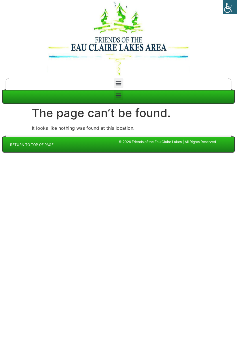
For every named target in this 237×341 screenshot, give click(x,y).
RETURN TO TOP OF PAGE (31, 144)
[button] (118, 83)
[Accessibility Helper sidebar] (230, 7)
